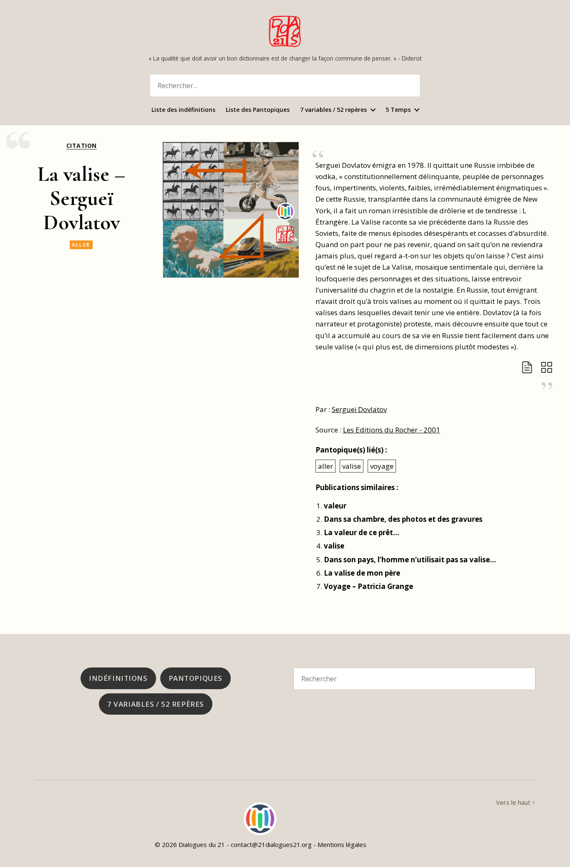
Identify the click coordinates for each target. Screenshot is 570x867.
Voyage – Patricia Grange (368, 586)
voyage (381, 466)
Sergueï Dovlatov (359, 409)
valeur (335, 506)
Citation (81, 145)
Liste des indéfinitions (183, 110)
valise (351, 466)
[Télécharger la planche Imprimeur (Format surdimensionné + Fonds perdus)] (546, 367)
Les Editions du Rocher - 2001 (391, 430)
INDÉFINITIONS (118, 678)
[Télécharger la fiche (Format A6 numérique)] (527, 367)
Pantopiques (195, 678)
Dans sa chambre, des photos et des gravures (403, 519)
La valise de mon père (362, 573)
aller (81, 244)
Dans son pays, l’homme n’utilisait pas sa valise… (410, 559)
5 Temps (398, 110)
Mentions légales (342, 844)
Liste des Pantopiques (258, 110)
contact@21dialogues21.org (271, 844)
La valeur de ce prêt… (361, 532)
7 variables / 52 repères (333, 110)
